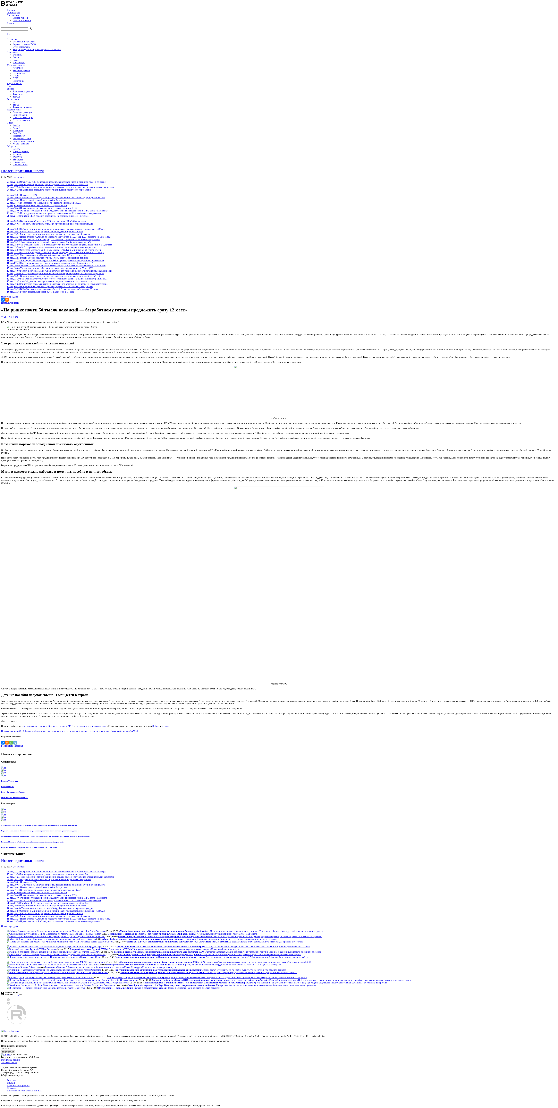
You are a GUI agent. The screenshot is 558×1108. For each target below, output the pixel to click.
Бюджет (16, 60)
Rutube (155, 726)
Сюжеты (11, 23)
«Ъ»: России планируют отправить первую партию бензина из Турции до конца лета (56, 197)
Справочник (13, 15)
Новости (11, 10)
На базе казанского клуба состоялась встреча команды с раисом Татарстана (214, 941)
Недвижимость (14, 83)
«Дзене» (165, 726)
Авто (9, 86)
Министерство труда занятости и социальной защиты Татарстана (67, 731)
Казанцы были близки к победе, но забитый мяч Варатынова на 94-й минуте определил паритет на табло (212, 946)
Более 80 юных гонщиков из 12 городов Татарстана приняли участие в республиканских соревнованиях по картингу (207, 977)
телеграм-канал (29, 726)
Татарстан (30, 731)
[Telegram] (15, 743)
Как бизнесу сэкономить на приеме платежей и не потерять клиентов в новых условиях (222, 985)
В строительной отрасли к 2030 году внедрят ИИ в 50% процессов (46, 221)
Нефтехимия (19, 73)
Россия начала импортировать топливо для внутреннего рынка (45, 231)
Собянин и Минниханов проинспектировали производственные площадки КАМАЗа (56, 229)
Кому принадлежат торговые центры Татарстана (37, 49)
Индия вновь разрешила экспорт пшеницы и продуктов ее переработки (49, 189)
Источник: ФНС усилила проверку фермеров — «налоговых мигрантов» (50, 286)
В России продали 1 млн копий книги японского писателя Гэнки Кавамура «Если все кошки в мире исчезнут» (110, 967)
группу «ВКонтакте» (48, 726)
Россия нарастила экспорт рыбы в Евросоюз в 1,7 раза (40, 292)
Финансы (17, 54)
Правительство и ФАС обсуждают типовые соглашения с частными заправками (53, 239)
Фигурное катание (22, 138)
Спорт (10, 122)
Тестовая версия (9, 1062)
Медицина (18, 159)
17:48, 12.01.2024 (9, 317)
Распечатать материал (12, 746)
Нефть (16, 75)
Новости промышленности (22, 171)
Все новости (19, 177)
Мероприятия (13, 109)
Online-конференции (23, 117)
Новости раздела (9, 296)
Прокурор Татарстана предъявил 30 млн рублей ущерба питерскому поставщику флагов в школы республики (220, 936)
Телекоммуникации (22, 107)
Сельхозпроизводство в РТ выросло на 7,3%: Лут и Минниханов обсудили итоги (54, 250)
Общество (12, 146)
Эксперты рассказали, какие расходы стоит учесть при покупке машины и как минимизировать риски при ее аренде (217, 952)
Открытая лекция (21, 120)
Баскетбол (18, 130)
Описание (12, 1088)
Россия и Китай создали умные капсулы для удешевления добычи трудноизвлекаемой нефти (59, 271)
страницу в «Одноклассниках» (91, 726)
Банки (16, 57)
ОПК (15, 78)
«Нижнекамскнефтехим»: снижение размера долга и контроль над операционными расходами (60, 187)
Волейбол (18, 133)
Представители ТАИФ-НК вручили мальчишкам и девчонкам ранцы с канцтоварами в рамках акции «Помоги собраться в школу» (154, 949)
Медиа (16, 104)
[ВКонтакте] (3, 300)
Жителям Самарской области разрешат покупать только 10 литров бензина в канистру (56, 265)
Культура (17, 157)
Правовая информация (18, 1085)
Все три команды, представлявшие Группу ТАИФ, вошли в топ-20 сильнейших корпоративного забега (211, 957)
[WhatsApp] (11, 743)
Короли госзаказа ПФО (24, 44)
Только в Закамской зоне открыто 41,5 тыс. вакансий (159, 988)
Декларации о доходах (24, 41)
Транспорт (18, 94)
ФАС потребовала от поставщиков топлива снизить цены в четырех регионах (52, 247)
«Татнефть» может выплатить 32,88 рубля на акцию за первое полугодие (50, 224)
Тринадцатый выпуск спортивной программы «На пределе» (183, 934)
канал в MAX (66, 726)
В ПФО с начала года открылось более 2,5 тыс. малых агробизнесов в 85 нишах (53, 289)
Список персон (20, 18)
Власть (16, 149)
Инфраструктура (21, 151)
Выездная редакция (22, 112)
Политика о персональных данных (24, 1090)
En (8, 34)
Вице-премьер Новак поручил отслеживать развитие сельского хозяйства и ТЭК (53, 276)
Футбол (16, 125)
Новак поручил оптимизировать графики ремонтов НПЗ (42, 208)
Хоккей (16, 128)
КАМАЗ (134, 731)
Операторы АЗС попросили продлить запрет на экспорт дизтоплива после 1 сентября (56, 182)
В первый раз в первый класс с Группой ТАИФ (37, 205)
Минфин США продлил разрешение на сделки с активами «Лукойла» (48, 216)
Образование (19, 162)
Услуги (16, 96)
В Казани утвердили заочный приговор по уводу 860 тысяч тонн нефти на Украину (55, 252)
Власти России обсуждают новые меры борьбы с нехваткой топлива (47, 258)
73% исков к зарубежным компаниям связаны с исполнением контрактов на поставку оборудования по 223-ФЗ (215, 962)
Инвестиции (19, 62)
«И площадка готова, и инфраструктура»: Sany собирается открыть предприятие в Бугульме (59, 244)
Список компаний (22, 20)
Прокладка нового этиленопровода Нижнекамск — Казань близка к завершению (54, 213)
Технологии (13, 99)
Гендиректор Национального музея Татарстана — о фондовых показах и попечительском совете (191, 939)
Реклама (11, 1083)
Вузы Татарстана (21, 47)
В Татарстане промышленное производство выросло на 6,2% (44, 203)
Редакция (11, 1080)
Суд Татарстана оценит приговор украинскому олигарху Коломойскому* (50, 263)
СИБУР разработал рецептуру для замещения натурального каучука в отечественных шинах (208, 972)
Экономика (12, 52)
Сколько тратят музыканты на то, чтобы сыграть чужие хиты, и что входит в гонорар (200, 970)
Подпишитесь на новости (14, 1046)
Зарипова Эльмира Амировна (115, 731)
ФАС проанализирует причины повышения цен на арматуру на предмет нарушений (55, 273)
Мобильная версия (10, 1060)
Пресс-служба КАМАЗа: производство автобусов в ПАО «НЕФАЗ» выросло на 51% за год (58, 237)
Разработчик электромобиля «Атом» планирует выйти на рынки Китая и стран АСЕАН (57, 278)
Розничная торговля (23, 91)
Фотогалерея (13, 12)
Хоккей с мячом (21, 143)
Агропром (18, 68)
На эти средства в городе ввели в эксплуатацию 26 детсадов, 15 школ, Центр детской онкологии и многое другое (221, 931)
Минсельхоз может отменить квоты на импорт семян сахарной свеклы (48, 234)
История (17, 154)
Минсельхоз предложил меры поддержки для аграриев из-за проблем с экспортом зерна (57, 284)
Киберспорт (19, 136)
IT (14, 102)
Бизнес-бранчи (20, 115)
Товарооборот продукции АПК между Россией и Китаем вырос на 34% (49, 242)
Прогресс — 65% (22, 195)
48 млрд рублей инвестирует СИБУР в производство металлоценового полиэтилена (55, 260)
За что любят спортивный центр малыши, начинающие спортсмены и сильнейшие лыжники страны (209, 954)
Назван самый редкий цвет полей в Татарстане (37, 200)
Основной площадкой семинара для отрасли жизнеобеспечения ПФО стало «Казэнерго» (57, 210)
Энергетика (18, 81)
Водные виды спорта (23, 141)
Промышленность (16, 65)
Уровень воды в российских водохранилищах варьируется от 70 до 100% (50, 268)
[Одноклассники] (7, 300)
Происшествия (20, 164)
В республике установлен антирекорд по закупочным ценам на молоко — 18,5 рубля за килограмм (193, 964)
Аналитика (12, 39)
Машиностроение (21, 70)
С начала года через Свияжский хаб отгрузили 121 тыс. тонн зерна (46, 255)
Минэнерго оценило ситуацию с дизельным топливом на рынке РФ (47, 184)
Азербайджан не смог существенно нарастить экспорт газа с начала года (49, 281)
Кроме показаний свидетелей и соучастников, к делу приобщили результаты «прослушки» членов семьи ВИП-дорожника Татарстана (264, 982)
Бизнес (10, 88)
